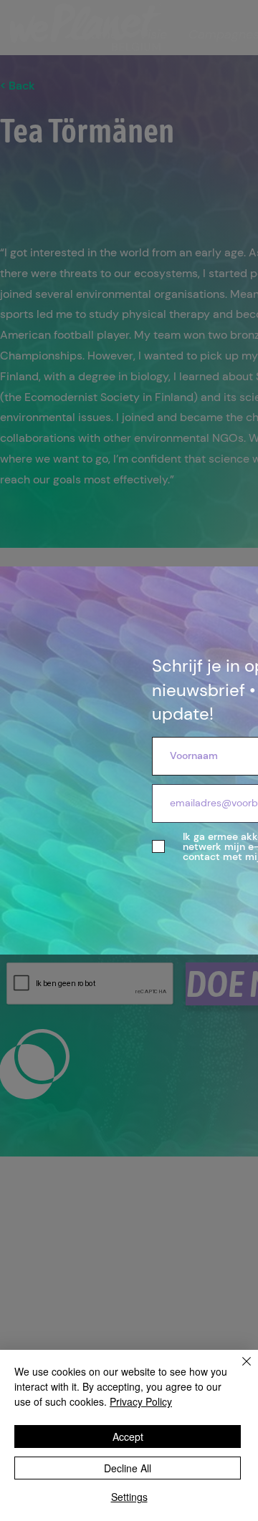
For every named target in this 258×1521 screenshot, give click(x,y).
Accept (128, 1436)
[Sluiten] (238, 1370)
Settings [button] (129, 1496)
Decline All (127, 1468)
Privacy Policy (141, 1401)
